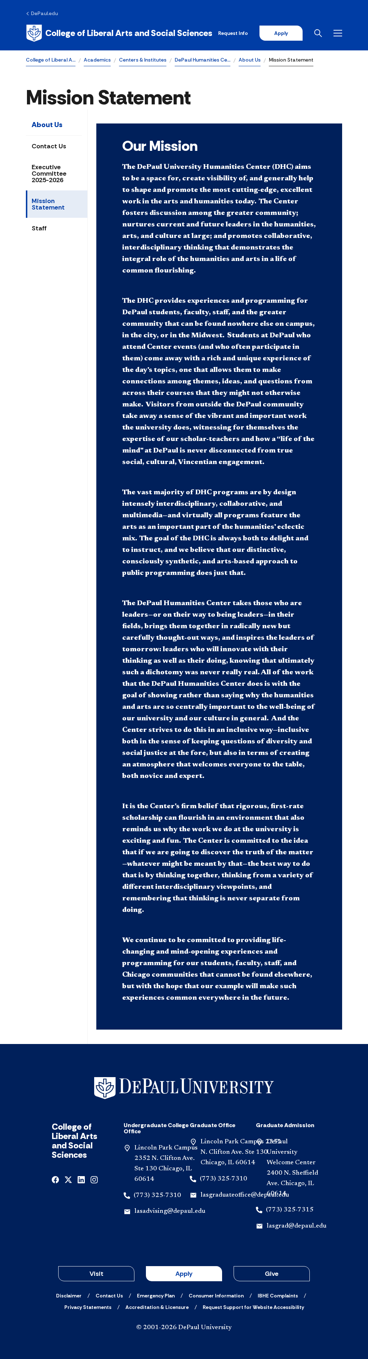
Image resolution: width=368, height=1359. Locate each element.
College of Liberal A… (50, 60)
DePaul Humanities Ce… (202, 60)
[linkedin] (81, 1179)
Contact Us (49, 146)
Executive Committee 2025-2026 (49, 173)
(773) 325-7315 (289, 1210)
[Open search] (318, 33)
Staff (39, 228)
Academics (97, 60)
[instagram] (94, 1179)
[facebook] (55, 1179)
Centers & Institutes (142, 60)
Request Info (233, 33)
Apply (281, 33)
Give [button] (272, 1273)
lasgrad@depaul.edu (296, 1226)
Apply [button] (184, 1273)
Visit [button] (96, 1273)
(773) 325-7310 (157, 1195)
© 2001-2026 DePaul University (184, 1327)
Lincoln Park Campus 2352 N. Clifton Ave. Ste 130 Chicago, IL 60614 (241, 1152)
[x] (68, 1179)
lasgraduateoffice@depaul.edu (245, 1195)
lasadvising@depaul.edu (169, 1211)
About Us (250, 60)
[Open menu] (338, 33)
